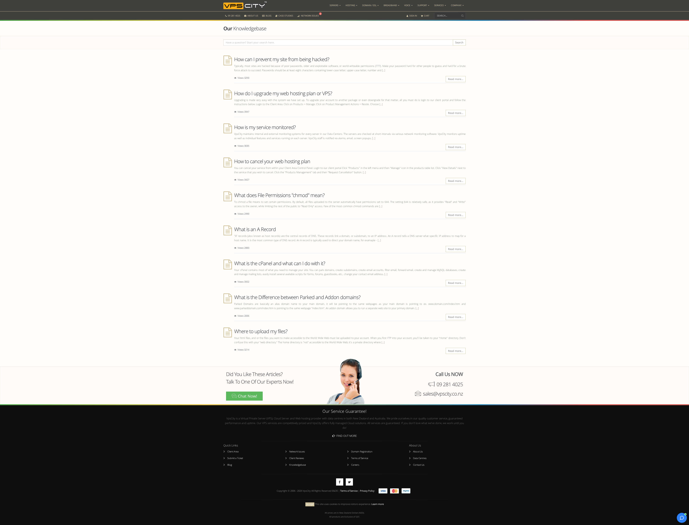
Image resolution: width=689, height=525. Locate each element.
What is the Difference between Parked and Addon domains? (297, 297)
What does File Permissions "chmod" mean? (279, 195)
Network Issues (297, 451)
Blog (229, 464)
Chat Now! (247, 396)
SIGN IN (413, 15)
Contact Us (418, 464)
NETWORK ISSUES (310, 15)
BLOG (268, 15)
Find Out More (346, 436)
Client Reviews (296, 458)
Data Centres (419, 458)
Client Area (233, 451)
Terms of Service (359, 458)
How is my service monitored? (265, 127)
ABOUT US (252, 15)
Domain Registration (361, 451)
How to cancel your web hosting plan (272, 161)
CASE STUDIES (285, 15)
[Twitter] (349, 482)
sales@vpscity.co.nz (443, 393)
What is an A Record (255, 229)
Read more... (455, 79)
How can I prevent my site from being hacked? (281, 59)
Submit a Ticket (235, 458)
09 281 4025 (233, 15)
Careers (355, 464)
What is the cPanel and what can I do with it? (279, 263)
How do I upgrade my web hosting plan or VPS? (283, 93)
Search (459, 42)
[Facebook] (339, 482)
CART (426, 15)
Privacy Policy (367, 490)
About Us (418, 451)
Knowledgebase (297, 464)
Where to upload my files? (260, 331)
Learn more (377, 504)
